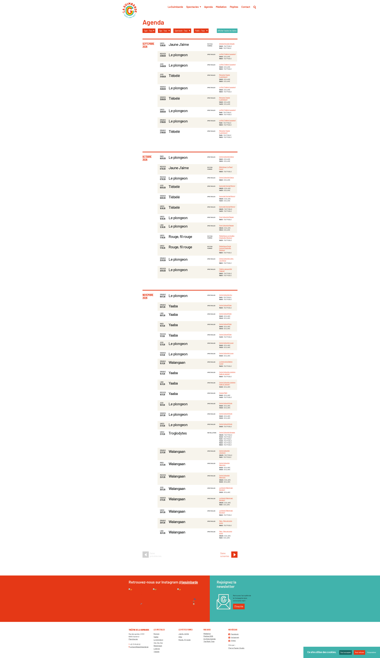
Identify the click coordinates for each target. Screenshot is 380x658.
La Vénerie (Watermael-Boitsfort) (226, 489)
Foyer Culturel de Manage (226, 217)
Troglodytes (178, 433)
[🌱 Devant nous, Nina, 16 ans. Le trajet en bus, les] (164, 599)
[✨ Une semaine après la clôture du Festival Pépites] (188, 599)
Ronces (156, 634)
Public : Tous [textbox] (200, 30)
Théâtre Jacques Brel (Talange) (225, 270)
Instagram (235, 637)
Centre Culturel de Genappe (227, 432)
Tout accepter (345, 652)
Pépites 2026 (208, 636)
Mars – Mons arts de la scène (225, 522)
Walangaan (177, 362)
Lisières (157, 649)
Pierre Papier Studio (236, 648)
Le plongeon (178, 54)
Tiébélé (174, 75)
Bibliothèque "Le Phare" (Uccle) (226, 168)
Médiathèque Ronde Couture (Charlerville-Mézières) (225, 248)
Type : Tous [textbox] (148, 30)
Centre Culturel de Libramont (224, 452)
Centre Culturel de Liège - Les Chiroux (226, 259)
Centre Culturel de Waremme (224, 464)
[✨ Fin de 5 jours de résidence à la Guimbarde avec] (140, 599)
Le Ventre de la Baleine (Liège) (225, 363)
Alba (180, 637)
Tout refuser (359, 652)
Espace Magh (223, 393)
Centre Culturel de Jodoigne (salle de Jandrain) (227, 373)
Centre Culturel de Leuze (226, 343)
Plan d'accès (133, 639)
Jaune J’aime (179, 44)
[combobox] (148, 30)
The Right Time (208, 641)
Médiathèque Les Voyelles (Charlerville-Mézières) (226, 237)
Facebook (235, 634)
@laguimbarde (188, 582)
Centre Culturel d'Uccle (225, 403)
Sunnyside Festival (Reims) (227, 186)
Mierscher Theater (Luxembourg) (224, 76)
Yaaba (173, 306)
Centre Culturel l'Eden (225, 305)
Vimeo (233, 640)
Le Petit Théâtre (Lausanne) (227, 54)
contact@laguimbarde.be (139, 647)
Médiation (207, 634)
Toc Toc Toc (158, 643)
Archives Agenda (209, 639)
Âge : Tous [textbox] (163, 30)
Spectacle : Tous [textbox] (181, 30)
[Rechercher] (254, 8)
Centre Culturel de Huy (225, 295)
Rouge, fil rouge (180, 236)
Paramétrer (371, 652)
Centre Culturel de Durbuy (226, 157)
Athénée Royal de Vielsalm (227, 44)
